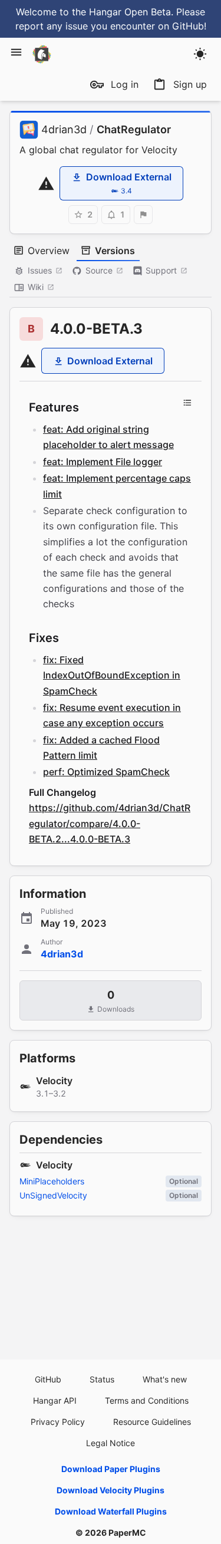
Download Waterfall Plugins (111, 1511)
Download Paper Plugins (110, 1469)
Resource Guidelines (152, 1422)
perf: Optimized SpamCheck (106, 772)
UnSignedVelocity (53, 1195)
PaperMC (127, 1532)
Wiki (36, 287)
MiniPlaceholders (51, 1181)
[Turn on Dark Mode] (200, 53)
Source (99, 270)
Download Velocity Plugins (110, 1490)
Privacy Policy (58, 1422)
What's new (165, 1379)
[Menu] (16, 52)
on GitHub (181, 26)
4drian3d (64, 129)
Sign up (190, 84)
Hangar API (55, 1400)
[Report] (143, 214)
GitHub (48, 1379)
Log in (124, 84)
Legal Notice (110, 1443)
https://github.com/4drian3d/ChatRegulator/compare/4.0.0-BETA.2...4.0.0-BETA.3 (109, 823)
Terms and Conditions (147, 1400)
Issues (40, 270)
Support (161, 270)
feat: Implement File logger (102, 462)
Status (102, 1379)
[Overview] (187, 402)
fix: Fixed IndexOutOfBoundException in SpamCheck (111, 675)
